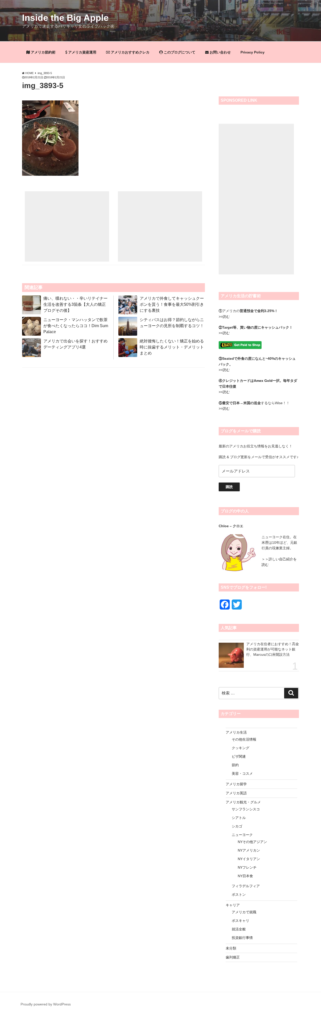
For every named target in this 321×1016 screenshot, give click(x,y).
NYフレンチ (247, 867)
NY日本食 (245, 876)
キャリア (233, 905)
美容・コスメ (242, 773)
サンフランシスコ (246, 809)
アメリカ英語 (236, 793)
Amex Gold (263, 381)
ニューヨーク (242, 835)
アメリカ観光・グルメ (243, 802)
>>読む (224, 317)
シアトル (239, 818)
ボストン (239, 894)
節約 (235, 765)
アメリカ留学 (236, 784)
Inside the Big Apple (65, 18)
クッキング (240, 748)
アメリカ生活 (236, 732)
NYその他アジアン (252, 842)
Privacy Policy (252, 52)
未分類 (231, 948)
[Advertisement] (67, 226)
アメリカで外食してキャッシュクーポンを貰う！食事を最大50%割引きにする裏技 (172, 304)
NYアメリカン (249, 850)
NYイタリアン (249, 859)
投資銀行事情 (242, 938)
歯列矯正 (233, 957)
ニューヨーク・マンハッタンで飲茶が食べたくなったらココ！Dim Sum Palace (75, 326)
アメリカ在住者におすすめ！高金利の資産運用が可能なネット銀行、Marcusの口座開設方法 (272, 649)
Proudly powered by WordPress (46, 1004)
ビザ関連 (239, 756)
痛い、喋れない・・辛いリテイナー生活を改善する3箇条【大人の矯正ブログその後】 (75, 304)
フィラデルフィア (246, 886)
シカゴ (237, 826)
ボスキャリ (240, 921)
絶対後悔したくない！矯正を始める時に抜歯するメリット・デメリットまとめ (172, 347)
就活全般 (239, 929)
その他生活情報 (244, 739)
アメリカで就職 (244, 912)
